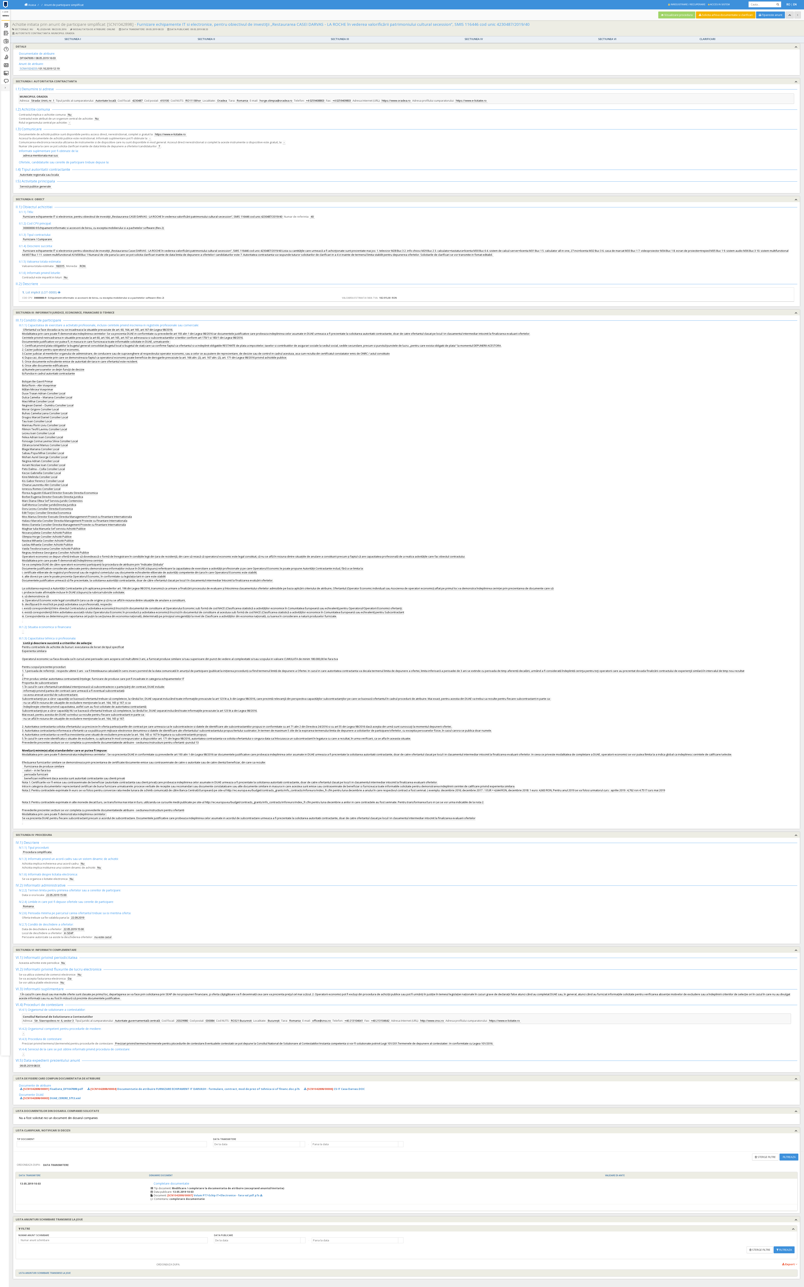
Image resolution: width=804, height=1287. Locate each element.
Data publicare (223, 1235)
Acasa (32, 5)
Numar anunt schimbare (33, 1235)
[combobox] (256, 1144)
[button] (302, 1144)
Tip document (26, 1139)
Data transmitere (224, 1139)
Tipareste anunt (771, 15)
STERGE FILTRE (766, 1157)
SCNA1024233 (28, 68)
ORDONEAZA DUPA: (28, 1165)
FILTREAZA (789, 1157)
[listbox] (112, 1144)
